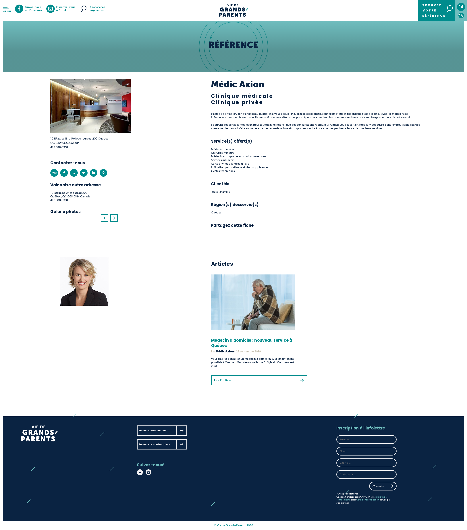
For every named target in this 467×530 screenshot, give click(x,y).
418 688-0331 (59, 147)
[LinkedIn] (93, 173)
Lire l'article (222, 380)
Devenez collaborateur (154, 444)
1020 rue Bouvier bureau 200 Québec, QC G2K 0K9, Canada (70, 194)
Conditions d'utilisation (367, 499)
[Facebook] (64, 173)
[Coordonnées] (103, 173)
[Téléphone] (74, 173)
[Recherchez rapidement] (84, 9)
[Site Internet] (54, 173)
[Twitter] (84, 173)
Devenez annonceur (152, 430)
